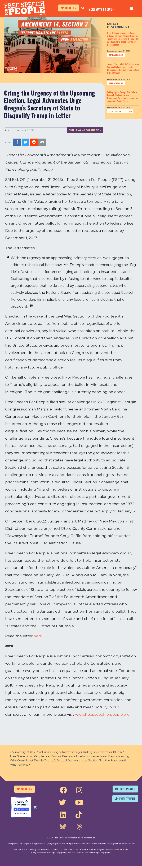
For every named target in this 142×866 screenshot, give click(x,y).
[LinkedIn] (63, 815)
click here (116, 849)
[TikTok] (79, 815)
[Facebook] (63, 790)
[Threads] (79, 827)
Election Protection (120, 111)
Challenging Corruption (84, 130)
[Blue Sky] (62, 827)
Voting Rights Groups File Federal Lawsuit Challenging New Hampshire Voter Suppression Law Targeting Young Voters (122, 96)
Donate (69, 8)
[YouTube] (79, 802)
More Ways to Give (100, 9)
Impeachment (116, 55)
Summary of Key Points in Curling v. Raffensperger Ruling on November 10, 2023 (67, 752)
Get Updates (127, 789)
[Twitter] (62, 802)
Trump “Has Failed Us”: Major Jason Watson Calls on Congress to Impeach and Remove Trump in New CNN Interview (123, 68)
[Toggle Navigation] (131, 8)
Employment (127, 799)
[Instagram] (79, 790)
